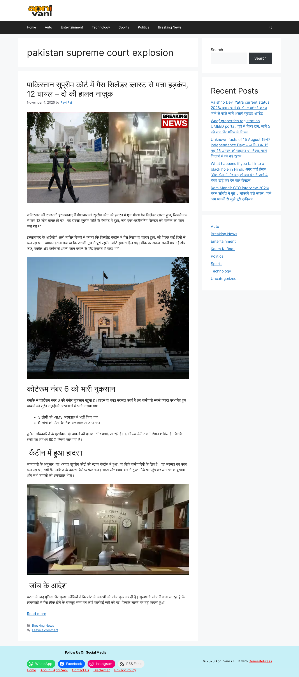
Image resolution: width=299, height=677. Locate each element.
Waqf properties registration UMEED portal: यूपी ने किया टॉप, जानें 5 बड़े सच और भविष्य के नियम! (240, 126)
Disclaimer (101, 670)
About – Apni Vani (54, 670)
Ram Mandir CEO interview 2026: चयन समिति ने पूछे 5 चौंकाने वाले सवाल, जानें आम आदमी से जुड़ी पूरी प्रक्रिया (241, 193)
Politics (143, 27)
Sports (124, 27)
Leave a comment (45, 630)
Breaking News (169, 27)
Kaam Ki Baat (223, 249)
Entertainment (72, 27)
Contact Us (80, 670)
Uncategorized (224, 278)
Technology (101, 27)
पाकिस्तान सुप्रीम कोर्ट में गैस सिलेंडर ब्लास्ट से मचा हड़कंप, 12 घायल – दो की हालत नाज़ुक (107, 89)
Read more (36, 614)
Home (31, 27)
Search (217, 50)
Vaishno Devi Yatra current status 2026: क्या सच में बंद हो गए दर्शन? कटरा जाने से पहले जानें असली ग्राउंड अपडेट (240, 108)
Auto (48, 27)
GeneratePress (260, 661)
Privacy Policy (125, 670)
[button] (270, 27)
